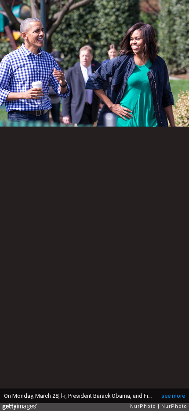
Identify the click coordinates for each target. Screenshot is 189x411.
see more (173, 395)
